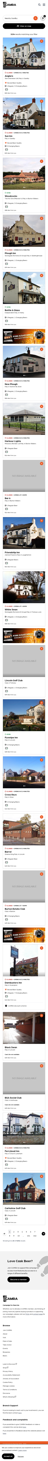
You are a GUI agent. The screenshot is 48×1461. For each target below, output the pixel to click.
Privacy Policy (8, 1371)
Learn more (22, 1450)
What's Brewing (9, 1397)
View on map (25, 26)
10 (18, 1236)
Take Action (7, 1345)
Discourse (6, 1393)
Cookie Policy (7, 1382)
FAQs (27, 1314)
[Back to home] (9, 5)
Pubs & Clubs (7, 1341)
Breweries (6, 1352)
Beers (5, 1356)
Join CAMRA (7, 1330)
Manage (21, 1456)
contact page (38, 1314)
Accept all (8, 1456)
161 (28, 1236)
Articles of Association (11, 1378)
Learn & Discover (9, 1364)
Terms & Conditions (10, 1389)
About (5, 1334)
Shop (5, 1368)
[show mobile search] (39, 4)
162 (34, 1236)
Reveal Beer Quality (14, 83)
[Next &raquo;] (43, 1233)
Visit (4, 1337)
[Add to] (41, 41)
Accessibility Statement (11, 1375)
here (20, 1413)
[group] (24, 54)
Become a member (18, 1279)
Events (5, 1348)
